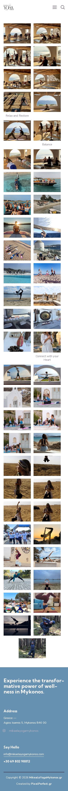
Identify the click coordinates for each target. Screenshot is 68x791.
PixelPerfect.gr (41, 784)
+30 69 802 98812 (17, 761)
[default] (17, 182)
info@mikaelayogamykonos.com (24, 754)
